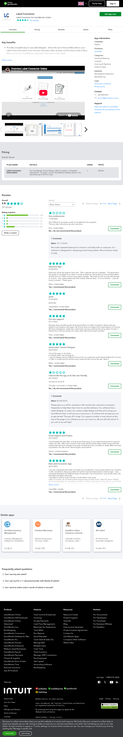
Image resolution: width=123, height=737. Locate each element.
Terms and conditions (102, 84)
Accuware (98, 51)
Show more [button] (7, 60)
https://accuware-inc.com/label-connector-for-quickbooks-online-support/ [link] (107, 109)
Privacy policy (99, 86)
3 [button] (103, 203)
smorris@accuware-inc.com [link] (108, 98)
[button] (82, 4)
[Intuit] (18, 691)
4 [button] (105, 203)
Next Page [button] (112, 203)
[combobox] (62, 204)
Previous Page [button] (92, 203)
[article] (61, 575)
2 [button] (102, 203)
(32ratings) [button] (34, 20)
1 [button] (100, 203)
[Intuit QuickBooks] (10, 3)
